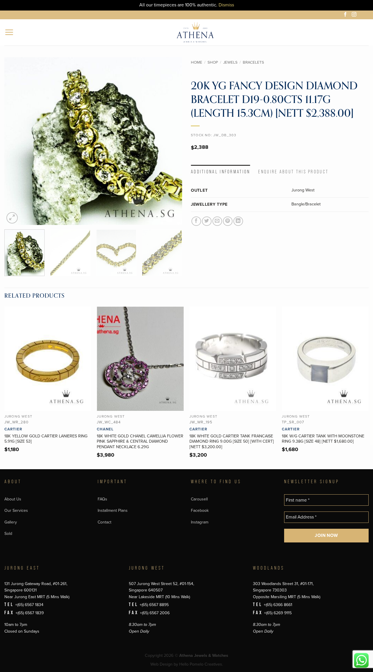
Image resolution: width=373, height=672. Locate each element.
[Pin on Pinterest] (228, 221)
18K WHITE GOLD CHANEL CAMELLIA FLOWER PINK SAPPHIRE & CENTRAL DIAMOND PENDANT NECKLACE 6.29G (140, 441)
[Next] (171, 141)
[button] (9, 32)
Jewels (230, 62)
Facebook (200, 510)
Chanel (105, 429)
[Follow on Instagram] (355, 15)
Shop (212, 62)
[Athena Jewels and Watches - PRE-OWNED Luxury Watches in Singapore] (194, 32)
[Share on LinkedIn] (238, 221)
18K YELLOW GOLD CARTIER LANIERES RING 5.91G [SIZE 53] (45, 439)
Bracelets (253, 62)
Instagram (199, 522)
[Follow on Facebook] (346, 15)
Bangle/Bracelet (306, 204)
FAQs (102, 499)
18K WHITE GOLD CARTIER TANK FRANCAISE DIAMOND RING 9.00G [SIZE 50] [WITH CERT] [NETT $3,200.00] (231, 441)
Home (196, 62)
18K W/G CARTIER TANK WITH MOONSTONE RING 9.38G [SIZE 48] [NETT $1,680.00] (323, 439)
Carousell (199, 499)
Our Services (16, 510)
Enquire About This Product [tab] (293, 171)
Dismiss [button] (226, 5)
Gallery (10, 522)
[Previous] (15, 141)
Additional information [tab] (220, 171)
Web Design (161, 664)
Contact (104, 522)
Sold (8, 533)
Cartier (13, 429)
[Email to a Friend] (217, 221)
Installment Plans (113, 510)
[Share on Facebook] (196, 221)
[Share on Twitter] (207, 221)
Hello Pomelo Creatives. (201, 664)
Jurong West (302, 190)
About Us (12, 499)
